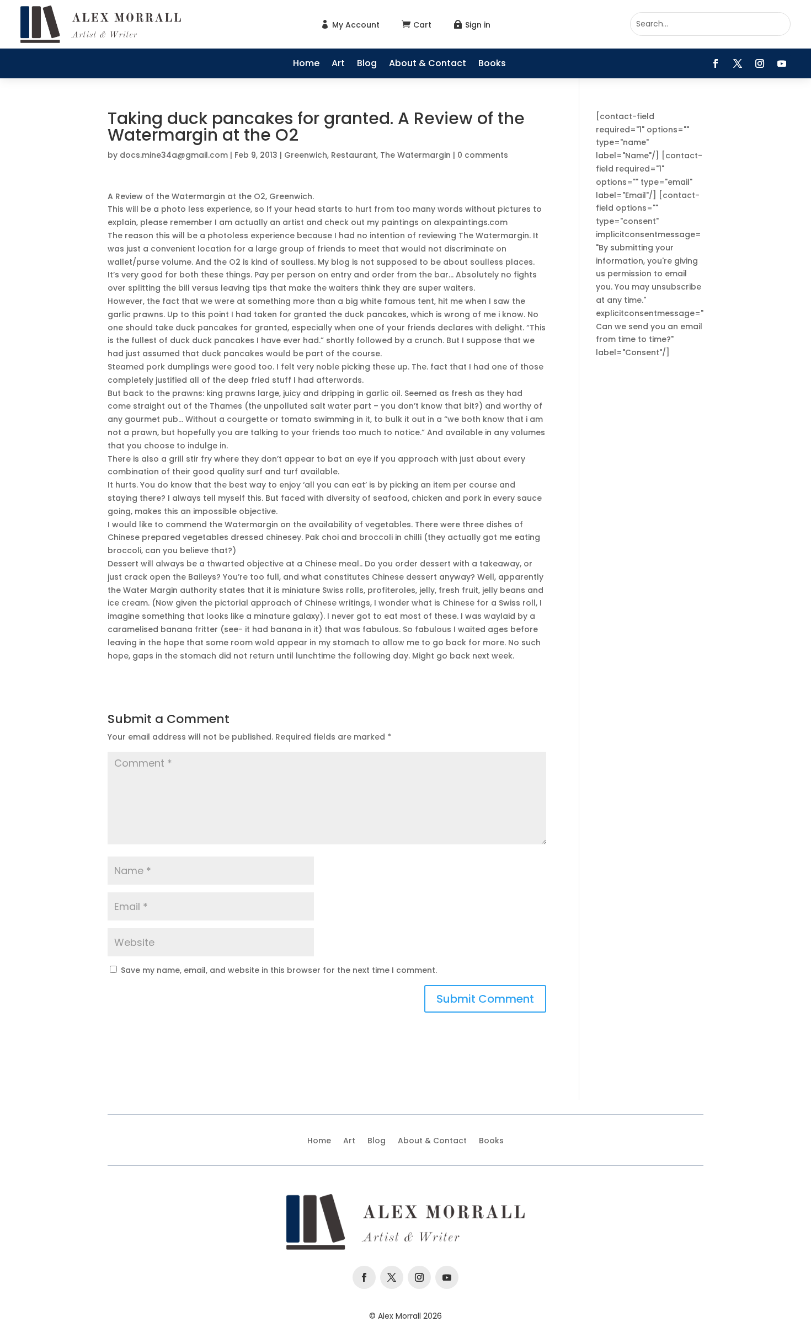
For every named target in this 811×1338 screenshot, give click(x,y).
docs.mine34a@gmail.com (174, 154)
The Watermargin (415, 154)
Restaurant (353, 154)
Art (338, 64)
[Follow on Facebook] (715, 63)
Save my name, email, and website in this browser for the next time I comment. (279, 970)
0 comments (482, 154)
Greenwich (305, 154)
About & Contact (427, 64)
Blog (367, 64)
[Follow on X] (737, 63)
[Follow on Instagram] (760, 63)
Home (306, 64)
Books (492, 64)
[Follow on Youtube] (782, 63)
